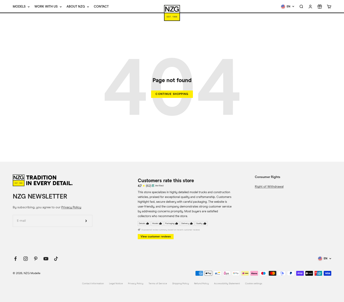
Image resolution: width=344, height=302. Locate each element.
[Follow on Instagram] (25, 258)
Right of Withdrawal (269, 186)
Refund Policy (201, 283)
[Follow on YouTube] (46, 258)
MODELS (19, 6)
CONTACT (101, 6)
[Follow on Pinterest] (35, 258)
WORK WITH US (46, 6)
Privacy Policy (71, 207)
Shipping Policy (180, 283)
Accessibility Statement (227, 283)
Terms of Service (158, 283)
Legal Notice (116, 283)
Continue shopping (171, 94)
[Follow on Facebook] (15, 258)
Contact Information (93, 283)
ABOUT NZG (75, 6)
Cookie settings (253, 283)
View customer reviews (156, 236)
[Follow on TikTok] (56, 258)
